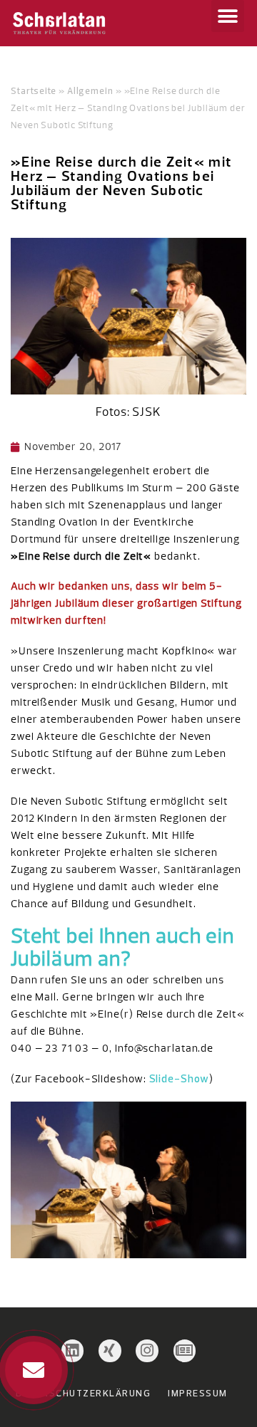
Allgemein (90, 90)
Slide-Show (179, 1078)
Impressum (198, 1393)
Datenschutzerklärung (83, 1393)
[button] (227, 16)
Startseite (33, 90)
